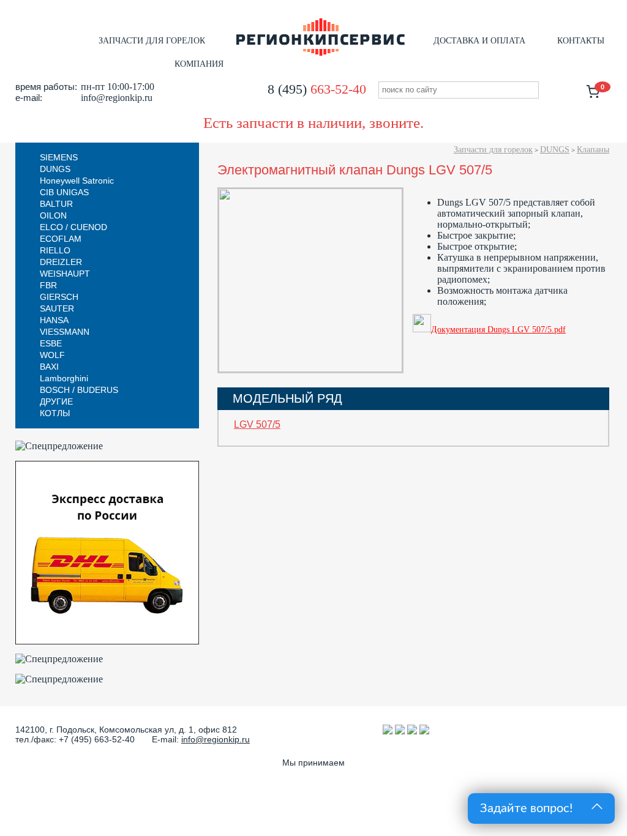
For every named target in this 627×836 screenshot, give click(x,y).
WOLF (52, 355)
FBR (48, 285)
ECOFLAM (60, 239)
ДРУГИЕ (56, 401)
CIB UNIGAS (64, 192)
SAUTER (57, 308)
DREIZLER (61, 262)
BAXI (49, 366)
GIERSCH (59, 297)
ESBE (51, 343)
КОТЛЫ (55, 413)
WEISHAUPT (65, 273)
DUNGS (554, 149)
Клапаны (593, 149)
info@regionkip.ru (215, 739)
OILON (53, 215)
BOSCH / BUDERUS (79, 390)
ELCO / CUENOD (73, 227)
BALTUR (56, 204)
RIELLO (55, 250)
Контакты (580, 40)
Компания (199, 64)
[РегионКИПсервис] (320, 53)
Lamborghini (64, 378)
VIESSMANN (64, 332)
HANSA (54, 320)
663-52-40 (317, 89)
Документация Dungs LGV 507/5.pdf (498, 329)
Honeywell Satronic (77, 180)
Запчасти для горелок (152, 40)
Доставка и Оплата (479, 40)
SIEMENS (59, 157)
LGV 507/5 (257, 424)
